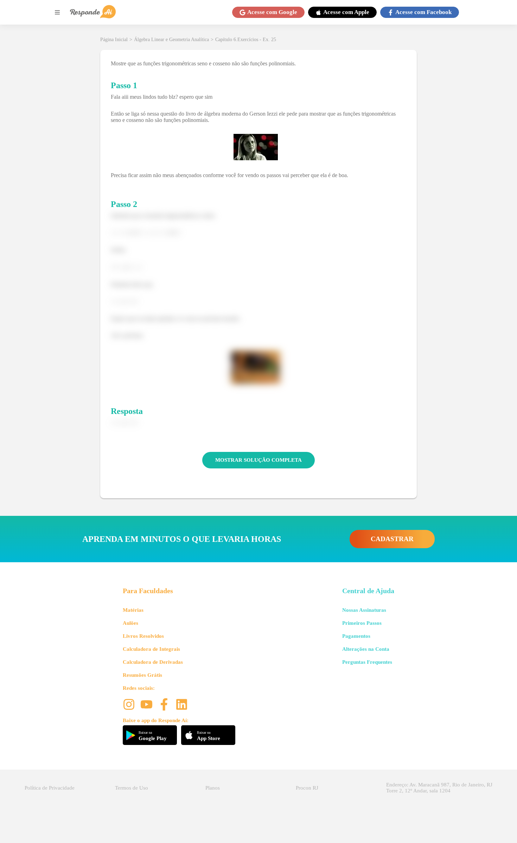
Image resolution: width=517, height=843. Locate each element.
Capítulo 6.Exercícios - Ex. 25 (245, 39)
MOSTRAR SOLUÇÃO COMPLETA (258, 460)
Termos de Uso (131, 788)
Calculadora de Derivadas (153, 662)
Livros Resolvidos (143, 636)
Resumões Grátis (142, 675)
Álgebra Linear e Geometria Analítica (171, 39)
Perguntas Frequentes (367, 662)
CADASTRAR (392, 539)
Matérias (133, 610)
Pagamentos (356, 636)
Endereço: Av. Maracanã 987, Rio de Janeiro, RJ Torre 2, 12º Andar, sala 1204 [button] (439, 787)
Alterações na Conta (365, 649)
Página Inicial (114, 39)
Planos (212, 788)
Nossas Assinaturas (364, 610)
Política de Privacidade (50, 788)
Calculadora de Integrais (151, 649)
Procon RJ (307, 788)
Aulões (130, 623)
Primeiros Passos (362, 623)
